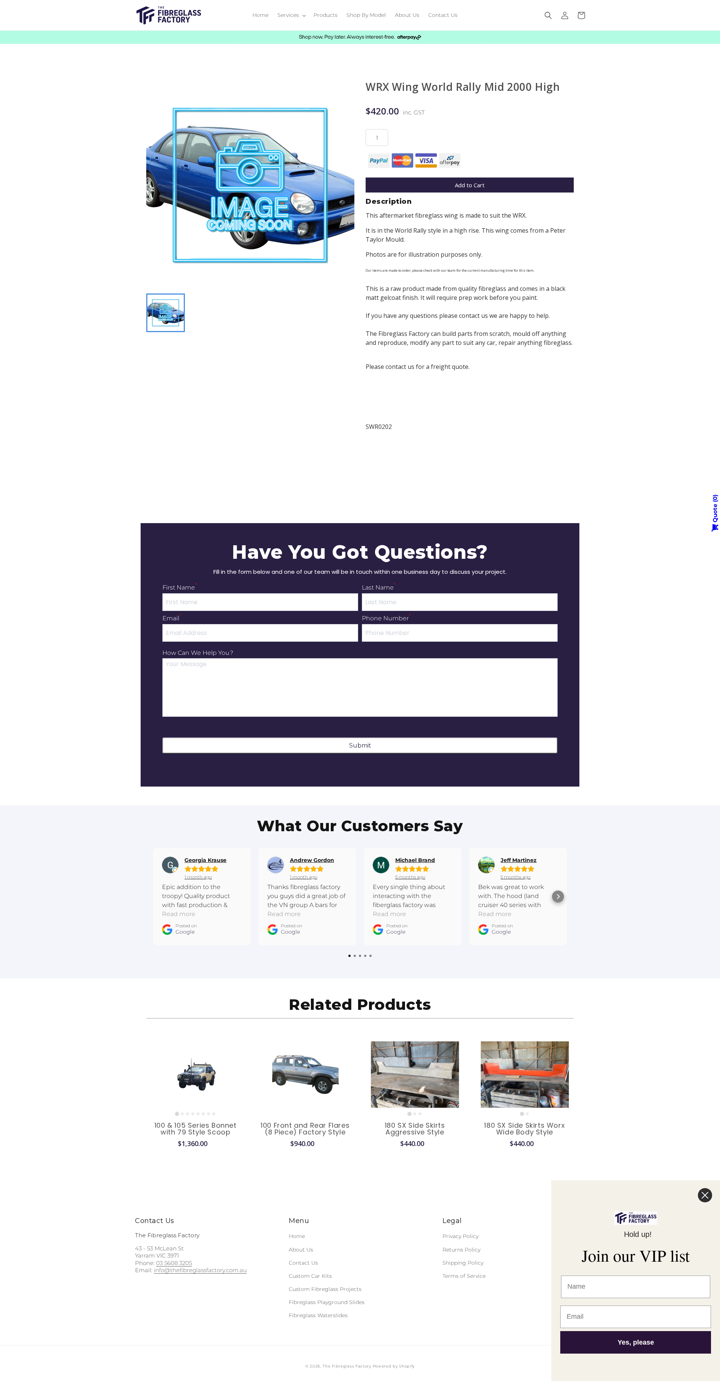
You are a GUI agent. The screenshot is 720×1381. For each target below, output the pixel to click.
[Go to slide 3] (187, 1113)
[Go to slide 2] (182, 1113)
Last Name (379, 587)
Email (171, 618)
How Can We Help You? (197, 652)
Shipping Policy (462, 1262)
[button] (291, 15)
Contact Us (303, 1262)
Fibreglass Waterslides (318, 1315)
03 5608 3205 (174, 1263)
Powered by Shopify (394, 1366)
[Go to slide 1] (177, 1114)
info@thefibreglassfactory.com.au (200, 1270)
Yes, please (636, 1342)
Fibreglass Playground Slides (326, 1302)
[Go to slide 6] (203, 1113)
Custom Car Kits (310, 1276)
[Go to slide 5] (198, 1113)
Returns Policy (461, 1249)
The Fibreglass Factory (346, 1366)
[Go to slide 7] (208, 1113)
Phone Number (386, 618)
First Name (179, 587)
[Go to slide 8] (213, 1113)
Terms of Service (464, 1276)
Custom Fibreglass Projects (325, 1289)
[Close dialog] (705, 1195)
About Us (301, 1249)
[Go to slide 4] (192, 1113)
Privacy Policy (460, 1236)
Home (297, 1236)
